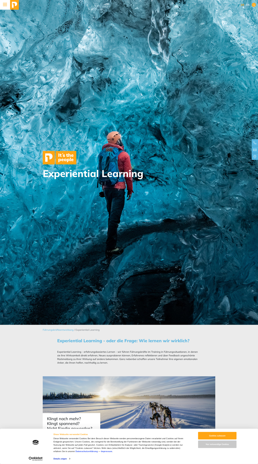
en (248, 4)
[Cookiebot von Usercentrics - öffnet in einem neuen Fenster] (35, 459)
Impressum (106, 451)
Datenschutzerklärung (87, 451)
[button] (5, 5)
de (242, 4)
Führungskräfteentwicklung (58, 329)
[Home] (59, 157)
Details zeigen (60, 459)
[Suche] (254, 5)
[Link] (14, 5)
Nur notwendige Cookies (217, 444)
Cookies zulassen (217, 435)
